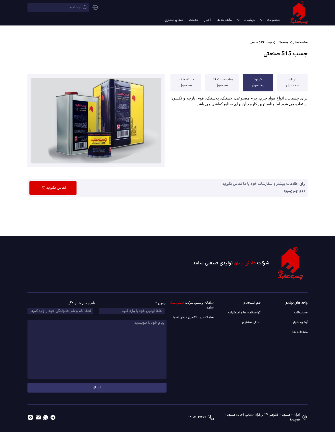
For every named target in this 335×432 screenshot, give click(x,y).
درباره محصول (292, 82)
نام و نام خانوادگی (81, 303)
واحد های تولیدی (296, 303)
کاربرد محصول (258, 82)
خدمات (193, 20)
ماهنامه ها (224, 20)
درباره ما (249, 20)
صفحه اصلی (300, 43)
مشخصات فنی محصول (222, 82)
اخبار (207, 20)
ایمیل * (161, 303)
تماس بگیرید (56, 188)
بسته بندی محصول (186, 82)
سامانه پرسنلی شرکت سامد (191, 305)
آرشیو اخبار (300, 322)
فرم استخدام (252, 303)
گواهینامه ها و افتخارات (244, 312)
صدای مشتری (174, 20)
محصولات (273, 20)
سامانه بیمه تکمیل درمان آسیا (193, 317)
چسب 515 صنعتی (261, 43)
